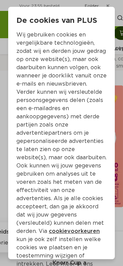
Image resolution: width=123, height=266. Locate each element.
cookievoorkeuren (74, 231)
